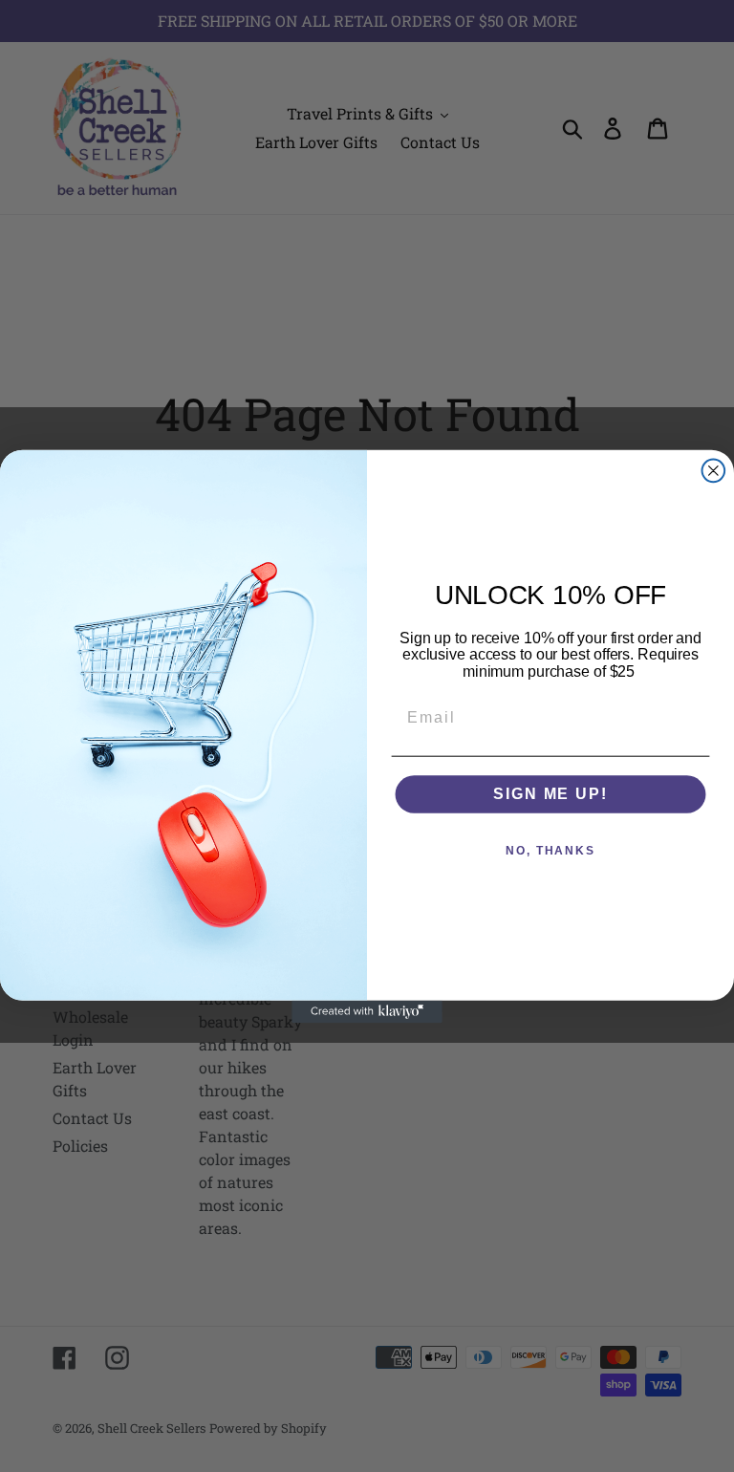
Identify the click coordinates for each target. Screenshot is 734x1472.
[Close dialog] (713, 470)
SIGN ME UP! (550, 794)
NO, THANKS (550, 850)
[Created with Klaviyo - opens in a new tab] (367, 1011)
